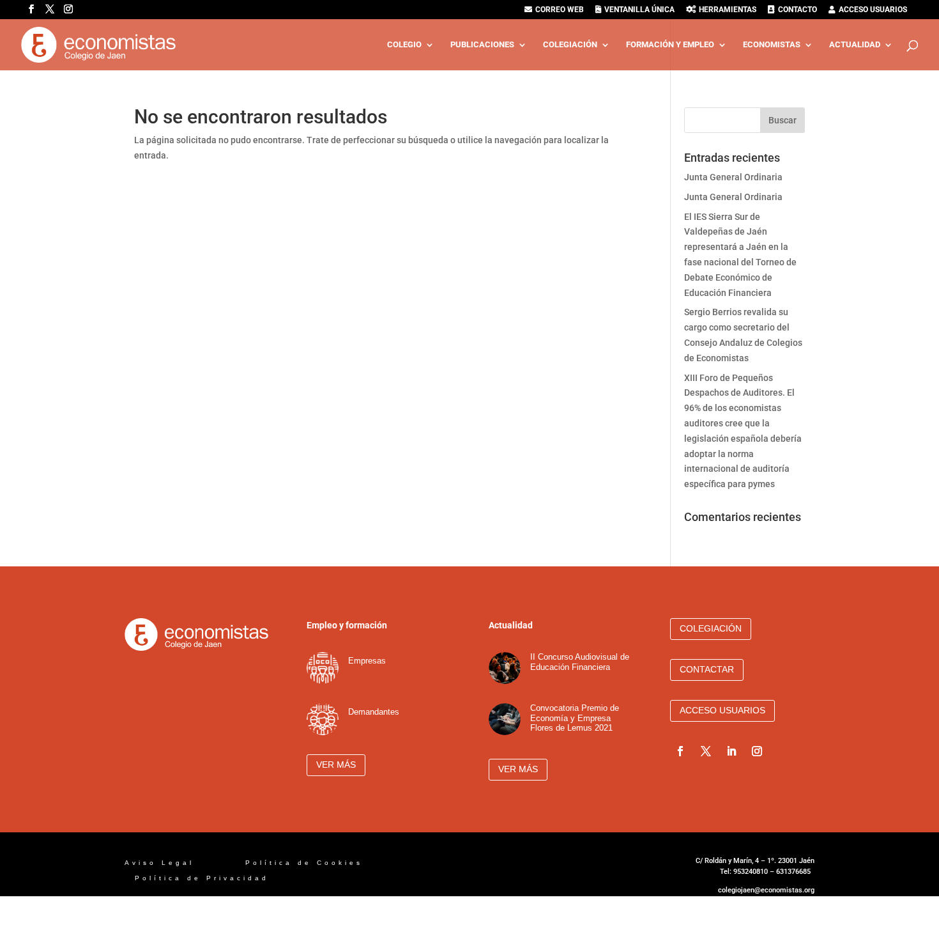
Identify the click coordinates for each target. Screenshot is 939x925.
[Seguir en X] (706, 751)
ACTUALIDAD (854, 44)
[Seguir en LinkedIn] (731, 751)
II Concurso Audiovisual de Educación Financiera (579, 662)
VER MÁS (336, 764)
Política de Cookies (306, 862)
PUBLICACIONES (482, 44)
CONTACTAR (707, 669)
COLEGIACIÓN (570, 44)
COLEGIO (404, 44)
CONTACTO (797, 10)
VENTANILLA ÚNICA (639, 10)
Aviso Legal (162, 862)
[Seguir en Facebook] (680, 751)
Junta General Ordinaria (733, 177)
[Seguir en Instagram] (757, 751)
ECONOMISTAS (771, 44)
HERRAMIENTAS (727, 10)
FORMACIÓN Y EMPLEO (670, 44)
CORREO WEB (559, 10)
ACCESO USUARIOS (873, 10)
